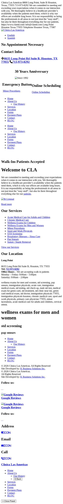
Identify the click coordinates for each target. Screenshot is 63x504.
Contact (11, 118)
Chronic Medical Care (18, 220)
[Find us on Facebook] (1, 388)
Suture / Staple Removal (19, 242)
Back (18, 479)
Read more (6, 204)
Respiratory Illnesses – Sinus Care (23, 236)
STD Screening (14, 233)
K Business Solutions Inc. (32, 368)
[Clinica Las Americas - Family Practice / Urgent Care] (12, 30)
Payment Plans (14, 115)
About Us (12, 101)
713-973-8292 (21, 61)
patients (27, 194)
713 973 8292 (12, 269)
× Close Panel (8, 501)
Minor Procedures (11, 91)
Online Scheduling (41, 92)
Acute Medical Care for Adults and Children (28, 217)
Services (11, 107)
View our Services (10, 247)
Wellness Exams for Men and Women (25, 225)
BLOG (10, 120)
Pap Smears (13, 239)
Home (10, 98)
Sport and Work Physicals (19, 231)
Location (11, 109)
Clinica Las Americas (14, 464)
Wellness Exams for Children (21, 222)
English (11, 35)
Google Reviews (11, 398)
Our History (19, 104)
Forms (10, 112)
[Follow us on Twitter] (2, 388)
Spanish (11, 38)
